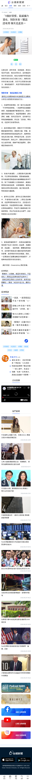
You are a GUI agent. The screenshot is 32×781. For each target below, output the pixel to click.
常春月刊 (13, 357)
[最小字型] (11, 64)
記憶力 (14, 32)
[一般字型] (16, 64)
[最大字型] (20, 64)
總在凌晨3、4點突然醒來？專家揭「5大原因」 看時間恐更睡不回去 (21, 361)
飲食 (26, 346)
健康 (10, 12)
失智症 (7, 32)
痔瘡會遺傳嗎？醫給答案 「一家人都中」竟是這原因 (21, 367)
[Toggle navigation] (27, 777)
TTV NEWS (4, 12)
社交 (10, 350)
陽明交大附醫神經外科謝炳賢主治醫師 (16, 96)
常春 (22, 350)
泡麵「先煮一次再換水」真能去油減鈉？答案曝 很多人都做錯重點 (21, 373)
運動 (20, 32)
